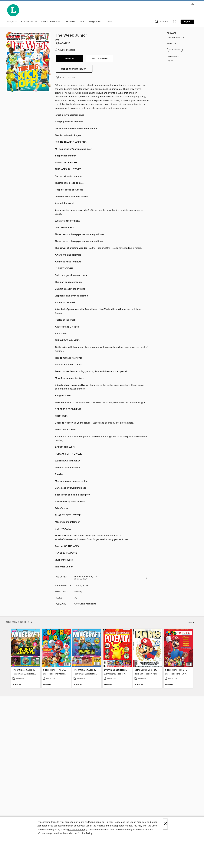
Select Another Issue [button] (73, 69)
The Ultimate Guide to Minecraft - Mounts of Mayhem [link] (24, 670)
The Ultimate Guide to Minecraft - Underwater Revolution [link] (85, 670)
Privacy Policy (113, 822)
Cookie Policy (85, 833)
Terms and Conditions (89, 822)
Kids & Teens (175, 50)
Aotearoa (70, 21)
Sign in (187, 21)
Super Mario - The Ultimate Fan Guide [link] (55, 670)
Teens (108, 21)
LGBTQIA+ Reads (50, 21)
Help (192, 4)
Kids (82, 21)
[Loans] (174, 22)
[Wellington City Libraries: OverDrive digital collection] (13, 10)
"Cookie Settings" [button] (78, 829)
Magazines (95, 21)
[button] (161, 22)
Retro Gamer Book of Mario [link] (146, 670)
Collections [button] (28, 21)
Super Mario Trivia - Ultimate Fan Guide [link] (177, 670)
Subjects (12, 21)
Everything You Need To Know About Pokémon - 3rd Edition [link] (116, 670)
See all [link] (192, 622)
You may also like (18, 622)
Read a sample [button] (100, 58)
